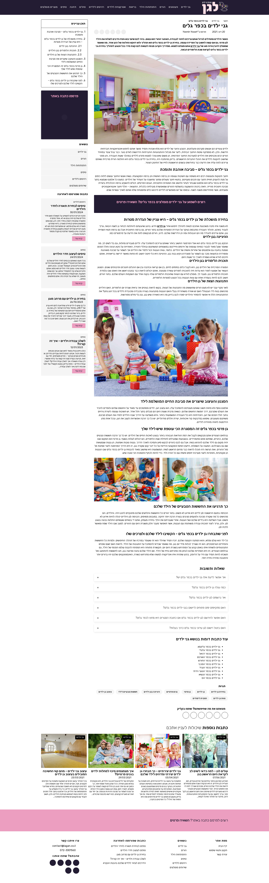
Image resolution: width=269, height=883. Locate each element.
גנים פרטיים (171, 691)
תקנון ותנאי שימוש (218, 850)
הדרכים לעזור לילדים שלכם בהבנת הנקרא (124, 863)
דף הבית (222, 846)
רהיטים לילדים (79, 202)
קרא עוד (78, 238)
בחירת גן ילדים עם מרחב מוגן (131, 854)
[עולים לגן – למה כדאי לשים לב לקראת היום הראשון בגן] (205, 750)
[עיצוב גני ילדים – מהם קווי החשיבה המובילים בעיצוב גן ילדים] (64, 750)
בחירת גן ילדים (218, 691)
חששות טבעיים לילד (127, 691)
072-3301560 (68, 850)
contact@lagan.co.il (64, 846)
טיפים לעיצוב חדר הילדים (133, 850)
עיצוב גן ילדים (105, 691)
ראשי (226, 21)
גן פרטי (187, 691)
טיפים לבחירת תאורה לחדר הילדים (128, 846)
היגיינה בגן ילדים (152, 691)
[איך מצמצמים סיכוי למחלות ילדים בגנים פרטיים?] (111, 750)
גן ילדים (161, 226)
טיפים (83, 250)
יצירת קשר (222, 854)
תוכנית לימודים (200, 698)
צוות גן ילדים (219, 698)
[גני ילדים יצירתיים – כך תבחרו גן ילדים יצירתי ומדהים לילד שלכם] (158, 750)
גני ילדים (215, 21)
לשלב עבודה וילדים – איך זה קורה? (128, 858)
